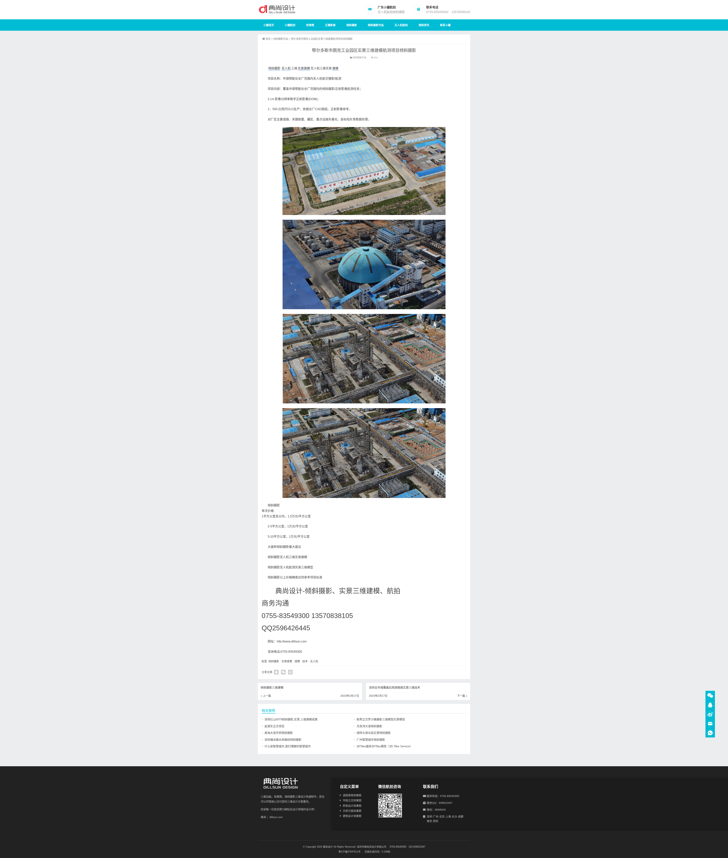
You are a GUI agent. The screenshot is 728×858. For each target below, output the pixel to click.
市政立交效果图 (352, 800)
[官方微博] (710, 714)
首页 (268, 38)
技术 (305, 661)
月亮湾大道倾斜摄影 (369, 726)
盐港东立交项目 (274, 726)
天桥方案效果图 (352, 810)
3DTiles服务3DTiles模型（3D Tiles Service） (385, 746)
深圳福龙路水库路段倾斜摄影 (282, 739)
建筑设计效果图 (352, 815)
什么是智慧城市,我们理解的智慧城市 (287, 746)
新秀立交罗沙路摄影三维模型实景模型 (381, 719)
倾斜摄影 (351, 25)
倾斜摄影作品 (376, 25)
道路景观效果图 (352, 795)
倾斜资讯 (424, 25)
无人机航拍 (401, 25)
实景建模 (304, 68)
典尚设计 (328, 846)
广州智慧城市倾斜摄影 (371, 739)
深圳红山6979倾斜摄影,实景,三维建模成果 (291, 719)
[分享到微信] (283, 672)
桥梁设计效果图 (352, 805)
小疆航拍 (290, 25)
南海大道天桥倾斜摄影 (278, 732)
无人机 (286, 68)
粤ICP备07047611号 (350, 851)
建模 (335, 68)
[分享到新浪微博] (290, 672)
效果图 (310, 25)
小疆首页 (268, 25)
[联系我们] (710, 705)
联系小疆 (445, 25)
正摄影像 (330, 25)
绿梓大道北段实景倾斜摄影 (374, 732)
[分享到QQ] (276, 672)
